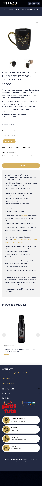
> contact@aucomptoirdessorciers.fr (14, 373)
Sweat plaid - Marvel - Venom (35, 72)
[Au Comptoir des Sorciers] (10, 4)
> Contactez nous (8, 383)
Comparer (28, 147)
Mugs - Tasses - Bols (25, 156)
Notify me (9, 141)
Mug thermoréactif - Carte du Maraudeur (38, 72)
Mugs (14, 156)
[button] (37, 22)
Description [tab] (21, 165)
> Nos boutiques (8, 378)
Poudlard (24, 215)
